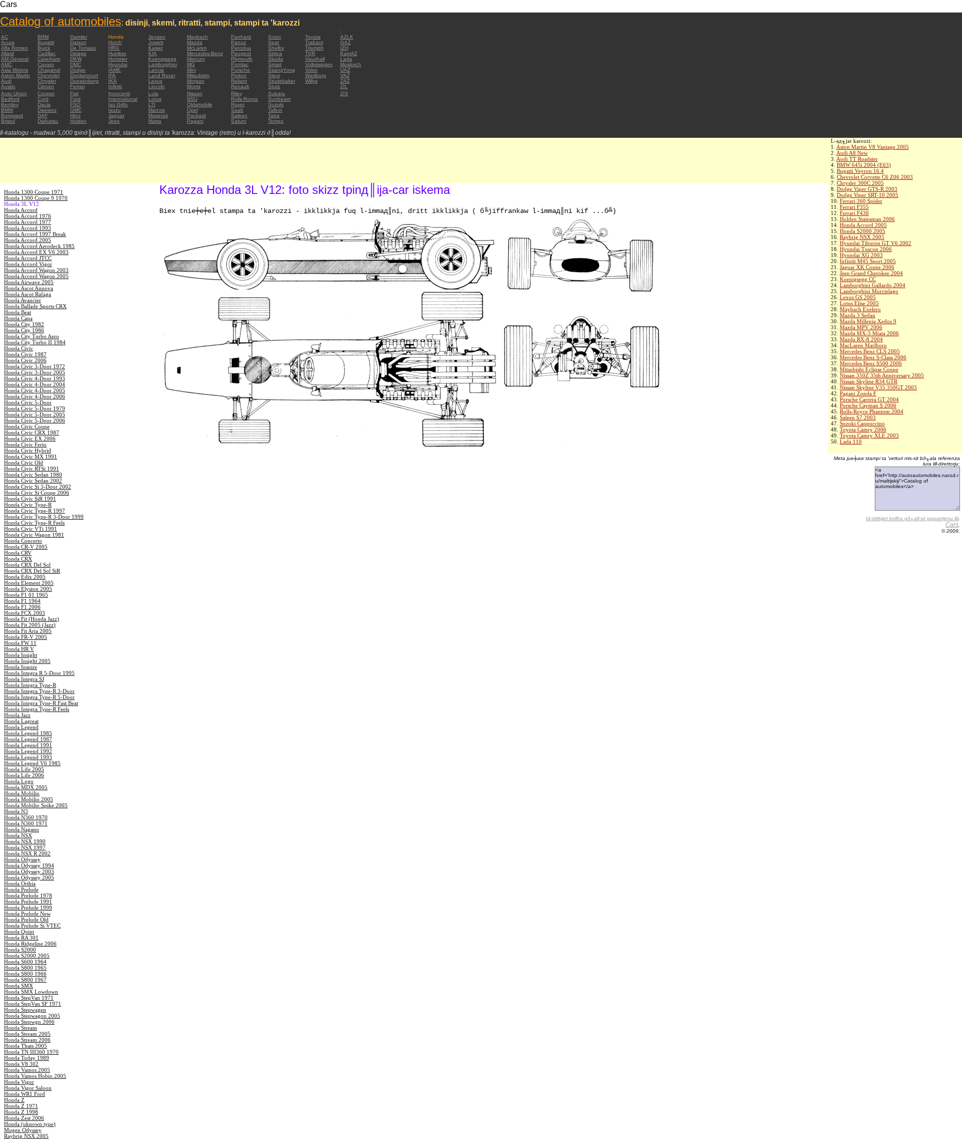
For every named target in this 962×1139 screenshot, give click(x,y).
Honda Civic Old (23, 463)
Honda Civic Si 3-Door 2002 (37, 487)
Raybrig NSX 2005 (862, 237)
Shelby (276, 48)
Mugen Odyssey (23, 1130)
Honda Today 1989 (26, 1058)
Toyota (313, 37)
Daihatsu (48, 121)
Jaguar (116, 115)
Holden (78, 121)
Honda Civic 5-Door (28, 402)
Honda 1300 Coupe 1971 (33, 192)
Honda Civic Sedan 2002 (33, 481)
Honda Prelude (21, 889)
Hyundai (117, 64)
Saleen (239, 115)
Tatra (274, 115)
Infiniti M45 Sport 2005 (868, 261)
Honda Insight (20, 655)
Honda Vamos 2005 (27, 1070)
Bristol (8, 121)
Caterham (49, 59)
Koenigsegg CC (858, 279)
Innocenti (119, 93)
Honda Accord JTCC (28, 258)
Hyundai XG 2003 (861, 255)
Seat (273, 42)
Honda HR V (19, 649)
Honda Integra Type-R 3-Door (39, 691)
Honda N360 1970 (26, 817)
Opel (192, 110)
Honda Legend (21, 727)
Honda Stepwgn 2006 (29, 1022)
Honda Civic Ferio (25, 444)
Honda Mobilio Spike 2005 (36, 805)
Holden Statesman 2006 (867, 219)
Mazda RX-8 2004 (861, 339)
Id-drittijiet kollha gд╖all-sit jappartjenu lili (912, 518)
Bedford (10, 99)
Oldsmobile (199, 104)
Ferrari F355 (854, 207)
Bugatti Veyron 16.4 (860, 171)
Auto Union (14, 93)
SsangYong (281, 70)
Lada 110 (851, 441)
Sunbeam (279, 99)
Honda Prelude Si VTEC (32, 926)
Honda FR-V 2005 (25, 637)
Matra (154, 121)
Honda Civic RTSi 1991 (31, 469)
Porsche (240, 70)
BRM (43, 37)
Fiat (74, 93)
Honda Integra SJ (24, 679)
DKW (76, 59)
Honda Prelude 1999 (28, 907)
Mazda (194, 42)
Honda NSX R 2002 (27, 853)
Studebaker (281, 81)
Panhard (241, 37)
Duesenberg (84, 81)
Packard (196, 115)
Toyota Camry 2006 (863, 429)
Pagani (195, 121)
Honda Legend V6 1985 (32, 763)
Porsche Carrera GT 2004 (869, 399)
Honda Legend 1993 (28, 757)
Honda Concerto (23, 541)
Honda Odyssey (22, 859)
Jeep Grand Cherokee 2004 (871, 273)
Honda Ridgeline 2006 (30, 944)
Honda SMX (18, 986)
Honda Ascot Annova (28, 288)
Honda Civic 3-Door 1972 (34, 366)
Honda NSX (18, 835)
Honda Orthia (20, 883)
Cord (43, 99)
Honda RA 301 (21, 938)
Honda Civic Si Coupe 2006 (36, 493)
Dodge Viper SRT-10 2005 (867, 195)
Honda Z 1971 (21, 1106)
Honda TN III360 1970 (31, 1052)
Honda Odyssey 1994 (29, 865)
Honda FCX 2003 (24, 613)
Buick (44, 48)
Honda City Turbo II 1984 (35, 342)
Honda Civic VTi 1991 (30, 529)
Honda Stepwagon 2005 (32, 1016)
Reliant (239, 81)
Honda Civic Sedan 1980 (33, 475)
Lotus (154, 99)
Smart (275, 64)
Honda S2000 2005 (862, 231)
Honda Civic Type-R (28, 505)
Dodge (78, 70)
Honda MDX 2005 (26, 787)
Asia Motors (14, 70)
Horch (115, 42)
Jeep (114, 121)
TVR (310, 53)
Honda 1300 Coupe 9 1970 (36, 198)
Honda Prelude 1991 (28, 901)
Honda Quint (19, 932)
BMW (7, 110)
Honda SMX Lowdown (31, 992)
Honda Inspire (20, 667)
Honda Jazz (17, 715)
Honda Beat (17, 312)
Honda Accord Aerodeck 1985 (39, 246)
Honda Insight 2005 (27, 661)
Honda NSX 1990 (25, 841)
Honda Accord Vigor (28, 264)
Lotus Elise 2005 (859, 303)
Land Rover (161, 75)
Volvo (311, 70)
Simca (275, 53)
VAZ (345, 75)
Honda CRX (18, 559)
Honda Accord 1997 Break (35, 234)
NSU (192, 99)
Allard (7, 53)
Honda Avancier (22, 300)
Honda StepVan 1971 (29, 998)
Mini (191, 70)
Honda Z (14, 1100)
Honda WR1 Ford (24, 1094)
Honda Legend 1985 (28, 733)
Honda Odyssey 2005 (29, 877)
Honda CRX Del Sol (27, 565)
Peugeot (241, 53)
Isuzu (114, 110)
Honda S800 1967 (25, 980)
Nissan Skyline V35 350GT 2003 (878, 387)
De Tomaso (83, 48)
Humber (117, 53)
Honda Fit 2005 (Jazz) (30, 625)
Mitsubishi (198, 75)
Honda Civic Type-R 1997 (34, 511)
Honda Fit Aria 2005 (28, 631)
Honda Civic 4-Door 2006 (34, 396)
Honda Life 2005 (24, 769)
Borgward (12, 115)
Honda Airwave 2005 (29, 282)
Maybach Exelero (860, 309)
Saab (237, 110)
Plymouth (242, 59)
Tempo (276, 121)
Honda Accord (21, 210)
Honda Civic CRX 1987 (31, 432)
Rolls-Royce (244, 99)
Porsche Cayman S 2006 (868, 405)
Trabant (314, 42)
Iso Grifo (118, 104)
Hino (75, 115)
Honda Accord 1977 (27, 222)
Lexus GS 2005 (858, 297)
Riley (236, 93)
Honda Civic (18, 348)
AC (4, 37)
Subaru (276, 93)
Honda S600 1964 (25, 962)
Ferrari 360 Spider (861, 201)
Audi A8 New (852, 153)
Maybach (197, 37)
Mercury (196, 59)
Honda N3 (16, 811)
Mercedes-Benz (205, 53)
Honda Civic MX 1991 (30, 456)
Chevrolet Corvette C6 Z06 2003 (875, 177)
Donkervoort (84, 75)
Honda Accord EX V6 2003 (36, 252)
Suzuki (276, 104)
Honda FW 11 (20, 643)
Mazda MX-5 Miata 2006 (869, 333)
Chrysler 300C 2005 (860, 183)
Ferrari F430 (854, 213)
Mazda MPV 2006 (861, 327)
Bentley (10, 104)
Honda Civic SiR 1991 (30, 499)
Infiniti (115, 86)
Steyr (274, 75)
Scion (274, 37)
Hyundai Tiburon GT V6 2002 (875, 243)
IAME (114, 70)
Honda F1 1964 (22, 601)
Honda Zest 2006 (24, 1118)
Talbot (275, 110)
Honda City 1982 (24, 324)
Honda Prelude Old (26, 920)
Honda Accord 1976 (27, 216)
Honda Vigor (19, 1082)
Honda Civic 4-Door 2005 (34, 390)
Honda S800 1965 (25, 968)
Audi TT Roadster (857, 159)
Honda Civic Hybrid (27, 450)
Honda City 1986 (24, 330)
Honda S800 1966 (25, 974)
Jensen (156, 37)
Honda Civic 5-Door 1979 (34, 408)
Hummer (117, 59)
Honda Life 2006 (24, 775)
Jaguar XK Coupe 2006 (867, 267)
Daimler (78, 37)
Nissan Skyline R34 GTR (868, 381)
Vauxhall (315, 59)
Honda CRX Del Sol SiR (32, 571)
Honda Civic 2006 (25, 360)
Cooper (46, 93)
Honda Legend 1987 (28, 739)
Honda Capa (18, 318)
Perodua (241, 48)
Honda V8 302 (21, 1064)
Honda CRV (18, 553)
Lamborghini (162, 64)
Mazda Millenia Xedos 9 (868, 321)
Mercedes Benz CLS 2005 (870, 351)
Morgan (195, 81)
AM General (15, 59)
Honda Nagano (21, 829)
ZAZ (345, 81)
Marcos (156, 110)
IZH (344, 48)
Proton (239, 75)
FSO (75, 104)
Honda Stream (20, 1028)
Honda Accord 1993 (27, 228)
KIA (152, 53)
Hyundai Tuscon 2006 (866, 249)
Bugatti (46, 42)
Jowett (155, 42)
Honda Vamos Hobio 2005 (35, 1076)
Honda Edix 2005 (25, 577)
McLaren (197, 48)
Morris (193, 86)
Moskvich (350, 64)
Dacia (44, 104)
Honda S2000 (20, 950)
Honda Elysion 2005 (28, 589)
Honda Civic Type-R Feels (34, 523)
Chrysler (47, 81)
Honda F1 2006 (22, 607)
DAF (43, 115)
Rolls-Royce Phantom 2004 (871, 411)
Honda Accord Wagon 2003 (36, 270)
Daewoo (47, 110)
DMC (75, 64)
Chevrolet (49, 75)
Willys (311, 81)
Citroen (46, 86)
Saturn (239, 121)
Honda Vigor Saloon (28, 1088)
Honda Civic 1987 (25, 354)
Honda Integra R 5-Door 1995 (39, 673)
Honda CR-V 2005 (26, 547)
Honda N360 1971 (26, 823)
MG (191, 64)
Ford (75, 99)
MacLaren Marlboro (863, 345)
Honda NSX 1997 (25, 847)
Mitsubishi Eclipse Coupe (869, 369)
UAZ (345, 70)
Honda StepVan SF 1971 (32, 1004)
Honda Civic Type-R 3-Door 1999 (44, 517)
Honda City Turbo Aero (31, 336)
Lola (153, 93)
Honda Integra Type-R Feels (36, 709)
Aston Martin (15, 75)
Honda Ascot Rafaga (27, 294)
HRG (113, 48)
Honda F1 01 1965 (26, 595)
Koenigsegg (162, 59)
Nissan (194, 93)
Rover (238, 104)
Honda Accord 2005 (863, 225)
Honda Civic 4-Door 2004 (34, 384)
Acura (8, 42)
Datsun (78, 42)
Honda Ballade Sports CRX (35, 306)
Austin (8, 86)
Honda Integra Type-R (30, 685)
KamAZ (348, 53)
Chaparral (49, 70)
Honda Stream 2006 (27, 1040)
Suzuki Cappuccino (862, 423)
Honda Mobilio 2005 (28, 799)
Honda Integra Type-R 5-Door (39, 697)
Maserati (158, 115)
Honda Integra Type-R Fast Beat (41, 703)
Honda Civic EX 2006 (30, 438)
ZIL (344, 86)
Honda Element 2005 (29, 583)
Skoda (275, 59)
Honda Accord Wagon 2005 (36, 276)
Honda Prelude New (27, 913)
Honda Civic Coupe (27, 426)
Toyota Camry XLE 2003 (869, 435)
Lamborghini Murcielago (869, 291)
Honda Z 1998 (21, 1112)
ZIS (344, 93)
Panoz (238, 42)
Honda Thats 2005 (25, 1046)
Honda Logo (19, 781)
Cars (951, 524)
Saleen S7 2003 (858, 417)
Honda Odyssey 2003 (29, 871)
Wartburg (315, 75)
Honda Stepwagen (25, 1010)
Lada (346, 59)
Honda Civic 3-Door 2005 (34, 372)
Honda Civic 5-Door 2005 (34, 414)
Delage (78, 53)
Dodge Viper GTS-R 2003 (867, 189)
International (122, 99)
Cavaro (46, 64)
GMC (76, 110)
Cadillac (47, 53)
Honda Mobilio (22, 793)
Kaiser (155, 48)
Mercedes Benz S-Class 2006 (873, 357)
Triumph (314, 48)
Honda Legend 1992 (28, 751)
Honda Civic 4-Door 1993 (34, 378)
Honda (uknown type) (30, 1124)
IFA (112, 75)
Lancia (156, 70)
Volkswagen (319, 64)
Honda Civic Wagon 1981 (34, 535)
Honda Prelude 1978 (28, 895)
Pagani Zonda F (858, 393)
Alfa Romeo (14, 48)
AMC (6, 64)
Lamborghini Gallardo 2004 (872, 285)
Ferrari (77, 86)
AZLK (346, 37)
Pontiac (240, 64)
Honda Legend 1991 (28, 745)
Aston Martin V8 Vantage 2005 (872, 147)
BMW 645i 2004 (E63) (864, 165)
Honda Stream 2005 (27, 1034)
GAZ (345, 42)
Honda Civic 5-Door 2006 (34, 420)
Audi (6, 81)
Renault (240, 86)
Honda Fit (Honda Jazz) (31, 619)
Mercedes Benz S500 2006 (871, 363)
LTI (151, 104)
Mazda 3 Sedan (857, 315)
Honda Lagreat (21, 721)
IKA (112, 81)
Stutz (274, 86)
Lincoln (156, 86)
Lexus (155, 81)
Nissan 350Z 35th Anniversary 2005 (882, 375)
